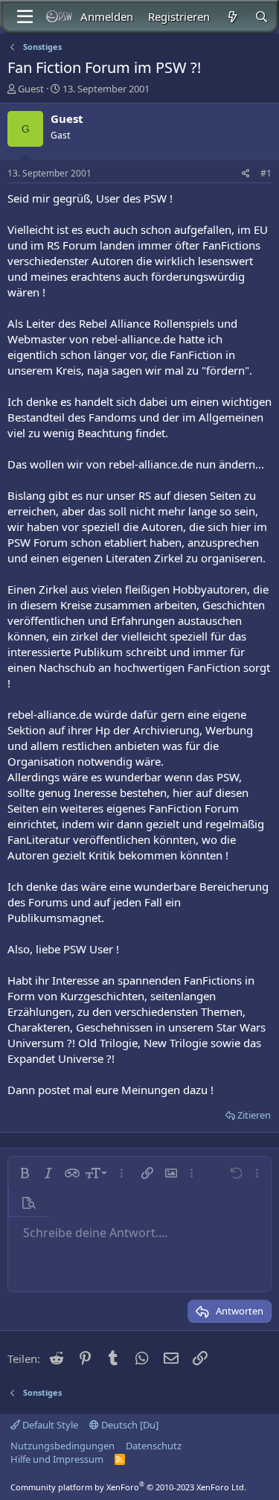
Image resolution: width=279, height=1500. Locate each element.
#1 (266, 173)
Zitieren (254, 1115)
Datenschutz (154, 1445)
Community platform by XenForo (128, 1487)
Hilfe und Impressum (56, 1459)
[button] (24, 1173)
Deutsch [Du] (128, 1424)
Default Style (49, 1424)
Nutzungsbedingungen (62, 1445)
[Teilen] (246, 173)
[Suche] (261, 16)
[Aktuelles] (231, 16)
